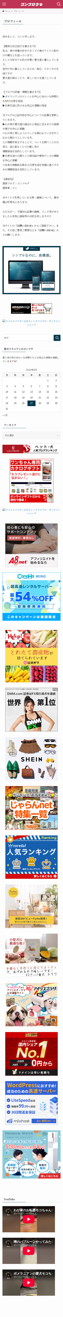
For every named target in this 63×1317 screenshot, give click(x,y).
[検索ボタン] (59, 4)
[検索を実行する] (57, 338)
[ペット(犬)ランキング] (40, 452)
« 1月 (5, 415)
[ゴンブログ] (31, 4)
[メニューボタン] (4, 4)
